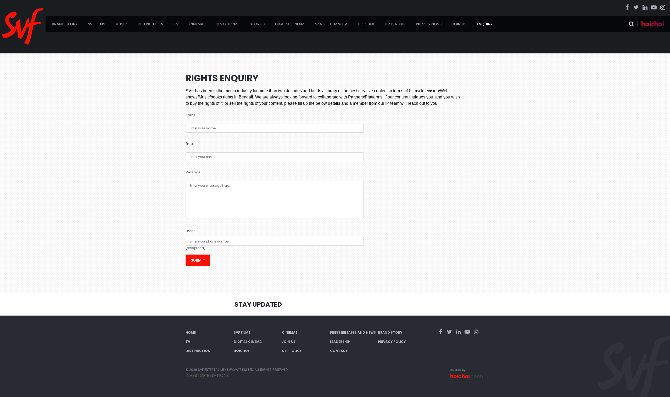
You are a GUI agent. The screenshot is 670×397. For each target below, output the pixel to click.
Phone (190, 231)
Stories (257, 24)
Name (190, 115)
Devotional (227, 24)
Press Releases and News (353, 332)
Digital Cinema (290, 24)
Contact (339, 351)
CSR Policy (292, 351)
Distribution (150, 24)
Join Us (459, 24)
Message (193, 172)
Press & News (429, 24)
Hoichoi (366, 24)
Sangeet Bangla (331, 24)
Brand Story (64, 24)
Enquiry (485, 24)
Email (190, 143)
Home (191, 332)
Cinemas (197, 24)
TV (176, 24)
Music (121, 24)
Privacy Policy (392, 341)
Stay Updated (258, 304)
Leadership (395, 24)
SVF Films (96, 24)
